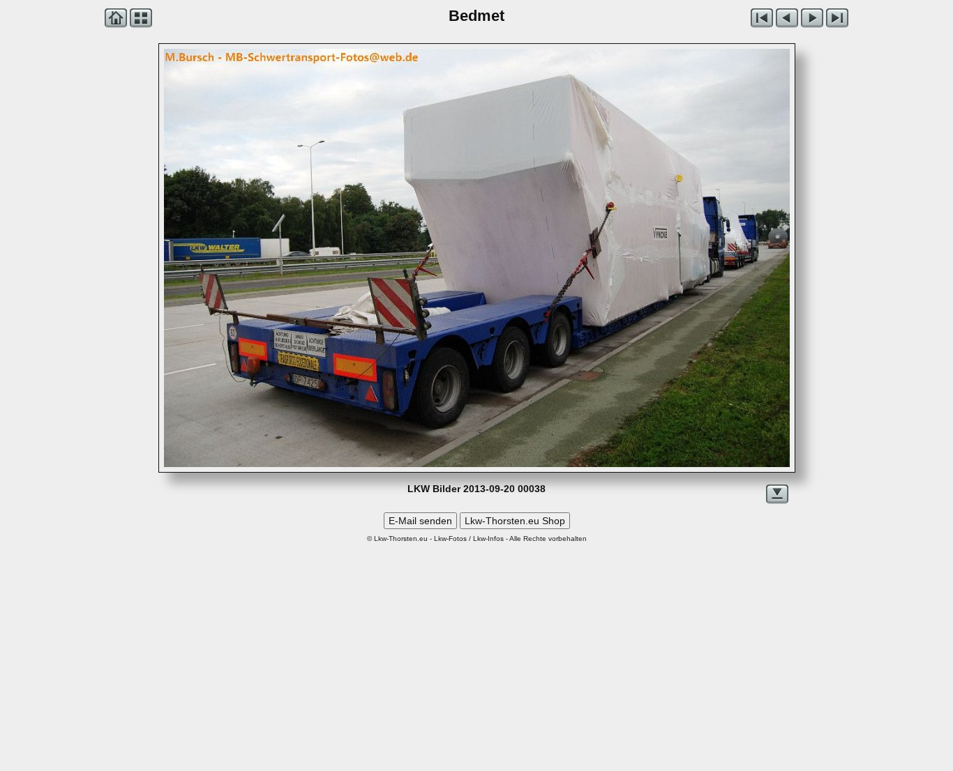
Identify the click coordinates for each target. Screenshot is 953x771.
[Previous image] (289, 258)
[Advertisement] (476, 645)
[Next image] (601, 258)
